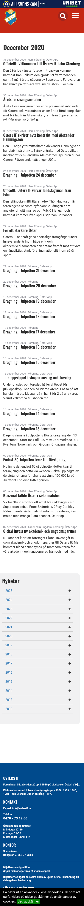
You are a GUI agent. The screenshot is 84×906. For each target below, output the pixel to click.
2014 (8, 690)
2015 (8, 681)
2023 (8, 609)
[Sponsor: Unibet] (72, 3)
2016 (8, 672)
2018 (8, 654)
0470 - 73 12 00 (15, 818)
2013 (8, 699)
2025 (8, 590)
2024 (8, 599)
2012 (8, 708)
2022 (8, 618)
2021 (8, 627)
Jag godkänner (28, 901)
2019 (8, 645)
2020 (8, 636)
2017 (8, 663)
